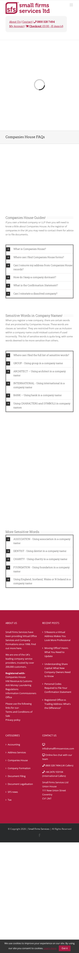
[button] (39, 249)
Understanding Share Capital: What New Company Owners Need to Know (57, 670)
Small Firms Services (38, 828)
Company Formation (19, 768)
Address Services (17, 752)
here (18, 648)
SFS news (13, 792)
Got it (65, 948)
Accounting (14, 744)
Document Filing (17, 776)
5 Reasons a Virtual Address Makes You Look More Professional (57, 636)
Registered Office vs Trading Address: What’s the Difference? (57, 704)
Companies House (18, 760)
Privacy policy (13, 720)
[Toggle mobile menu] (71, 5)
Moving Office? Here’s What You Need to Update (56, 652)
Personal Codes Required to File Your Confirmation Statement (57, 688)
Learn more (50, 948)
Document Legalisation (20, 784)
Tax (10, 799)
